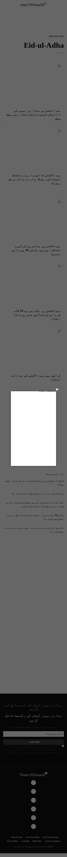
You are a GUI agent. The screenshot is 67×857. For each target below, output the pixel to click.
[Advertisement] (33, 428)
